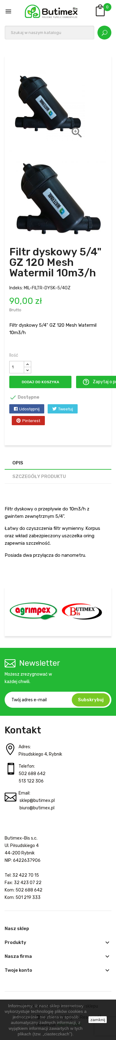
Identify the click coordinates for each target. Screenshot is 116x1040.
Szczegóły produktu (39, 476)
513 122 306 (31, 781)
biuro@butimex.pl (36, 808)
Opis (17, 463)
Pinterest (31, 420)
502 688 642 (32, 773)
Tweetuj (65, 409)
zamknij (97, 1019)
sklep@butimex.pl (37, 800)
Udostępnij (29, 409)
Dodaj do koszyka (40, 382)
